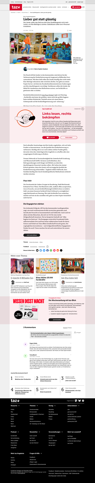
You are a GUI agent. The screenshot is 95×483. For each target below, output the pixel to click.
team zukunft (33, 436)
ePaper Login (33, 462)
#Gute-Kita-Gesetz (33, 242)
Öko (12, 412)
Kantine (13, 460)
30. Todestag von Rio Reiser (37, 424)
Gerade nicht (77, 109)
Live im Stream (53, 440)
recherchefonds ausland (74, 416)
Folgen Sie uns (70, 400)
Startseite (13, 12)
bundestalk (14, 436)
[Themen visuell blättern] (68, 7)
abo (69, 409)
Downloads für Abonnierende (38, 464)
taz (15, 400)
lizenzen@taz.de (21, 473)
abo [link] (66, 2)
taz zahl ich (71, 414)
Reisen (12, 457)
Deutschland (25, 12)
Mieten (32, 419)
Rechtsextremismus (35, 421)
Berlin (12, 421)
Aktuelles (51, 409)
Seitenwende (75, 473)
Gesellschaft (14, 414)
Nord (12, 424)
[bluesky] (79, 401)
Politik (18, 12)
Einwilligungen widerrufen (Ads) (57, 476)
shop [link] (25, 2)
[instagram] (83, 401)
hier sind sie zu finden (40, 336)
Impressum (65, 473)
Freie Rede (14, 445)
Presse (50, 419)
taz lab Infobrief (34, 443)
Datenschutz (58, 473)
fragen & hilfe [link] (30, 2)
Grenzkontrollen (34, 409)
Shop (12, 462)
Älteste (70, 327)
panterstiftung (71, 419)
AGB (70, 473)
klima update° (14, 440)
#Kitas (41, 242)
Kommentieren (33, 246)
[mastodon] (76, 401)
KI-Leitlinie (80, 471)
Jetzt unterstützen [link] (32, 235)
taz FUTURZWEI (72, 438)
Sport (12, 419)
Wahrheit (13, 426)
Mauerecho (14, 443)
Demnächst (52, 436)
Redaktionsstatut (60, 471)
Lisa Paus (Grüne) (48, 95)
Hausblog (51, 412)
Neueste (65, 327)
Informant (51, 473)
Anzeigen (13, 465)
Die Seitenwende (53, 414)
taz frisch (32, 438)
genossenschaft (72, 412)
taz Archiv (70, 443)
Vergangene (52, 443)
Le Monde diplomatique (74, 441)
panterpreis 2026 (72, 421)
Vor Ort (51, 438)
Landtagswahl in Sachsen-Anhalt (37, 415)
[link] (27, 7)
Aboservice (33, 459)
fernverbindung (15, 438)
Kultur (12, 416)
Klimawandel (33, 412)
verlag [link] (12, 2)
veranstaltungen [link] (18, 2)
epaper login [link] (80, 2)
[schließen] (82, 108)
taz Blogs (70, 436)
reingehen (13, 447)
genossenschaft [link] (72, 2)
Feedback (32, 457)
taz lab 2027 (52, 445)
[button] (83, 7)
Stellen (50, 416)
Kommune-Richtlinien (71, 471)
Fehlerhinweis (42, 246)
